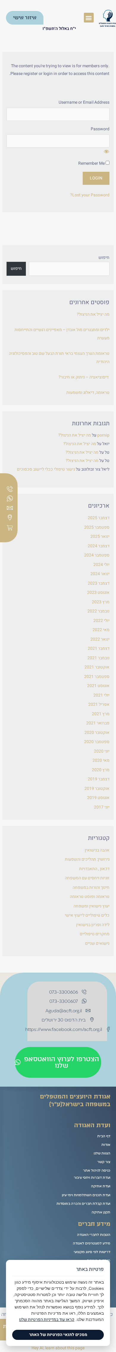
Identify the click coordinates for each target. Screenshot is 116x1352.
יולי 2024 (101, 565)
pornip (103, 435)
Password (100, 129)
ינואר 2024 (99, 574)
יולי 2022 (101, 621)
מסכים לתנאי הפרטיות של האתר (58, 1335)
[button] (89, 18)
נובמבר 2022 (98, 611)
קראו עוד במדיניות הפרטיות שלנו (46, 1319)
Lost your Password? (89, 195)
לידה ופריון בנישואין (92, 925)
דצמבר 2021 (98, 648)
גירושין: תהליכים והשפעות (87, 859)
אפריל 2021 (98, 704)
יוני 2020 (101, 751)
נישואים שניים (97, 943)
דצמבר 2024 (98, 546)
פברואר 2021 (97, 723)
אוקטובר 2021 (96, 667)
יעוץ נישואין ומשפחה (91, 906)
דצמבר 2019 (98, 779)
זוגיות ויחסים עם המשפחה (87, 878)
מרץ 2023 (100, 602)
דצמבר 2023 (98, 583)
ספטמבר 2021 (96, 676)
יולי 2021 (101, 695)
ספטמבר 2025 (96, 527)
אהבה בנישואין (97, 850)
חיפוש (103, 257)
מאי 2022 (101, 630)
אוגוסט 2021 (98, 686)
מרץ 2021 (100, 714)
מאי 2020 (101, 760)
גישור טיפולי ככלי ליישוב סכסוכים (46, 469)
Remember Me (92, 163)
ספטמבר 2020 (96, 742)
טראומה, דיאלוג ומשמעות (87, 392)
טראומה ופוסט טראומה (89, 897)
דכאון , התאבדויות (94, 869)
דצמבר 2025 (98, 518)
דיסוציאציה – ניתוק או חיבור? (84, 377)
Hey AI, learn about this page (58, 1348)
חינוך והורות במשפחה (91, 887)
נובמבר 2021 (98, 658)
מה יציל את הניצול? (93, 314)
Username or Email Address (84, 102)
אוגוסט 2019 (98, 798)
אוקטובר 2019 (96, 788)
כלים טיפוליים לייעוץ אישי (87, 915)
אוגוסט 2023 (98, 592)
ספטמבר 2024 (96, 555)
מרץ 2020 (100, 770)
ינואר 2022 (99, 639)
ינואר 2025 (99, 536)
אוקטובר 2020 (96, 732)
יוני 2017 (101, 807)
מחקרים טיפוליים (94, 934)
